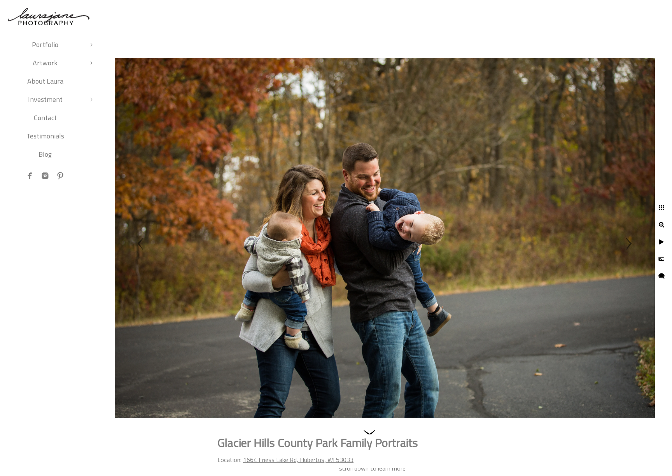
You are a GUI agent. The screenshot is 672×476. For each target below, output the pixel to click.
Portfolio (45, 44)
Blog (45, 154)
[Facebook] (30, 175)
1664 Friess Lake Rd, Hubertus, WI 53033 (298, 459)
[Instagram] (45, 175)
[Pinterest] (60, 175)
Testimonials (45, 136)
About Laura (45, 81)
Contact (45, 117)
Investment (45, 99)
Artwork (45, 63)
